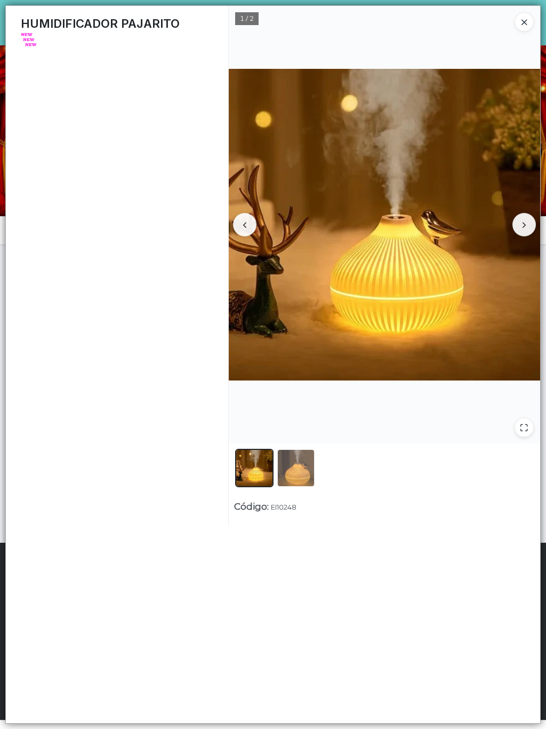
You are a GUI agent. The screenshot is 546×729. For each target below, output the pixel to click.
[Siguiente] (524, 224)
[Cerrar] (524, 21)
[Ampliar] (524, 427)
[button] (254, 468)
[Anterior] (244, 224)
